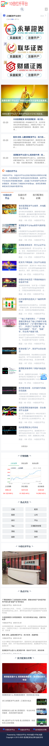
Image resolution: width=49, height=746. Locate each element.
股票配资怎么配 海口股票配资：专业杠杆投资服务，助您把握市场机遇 (18, 711)
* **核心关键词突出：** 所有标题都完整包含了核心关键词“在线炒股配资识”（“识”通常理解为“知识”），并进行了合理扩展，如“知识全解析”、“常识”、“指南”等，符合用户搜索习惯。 (33, 325)
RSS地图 (30, 734)
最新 (13, 537)
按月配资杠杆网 (40, 729)
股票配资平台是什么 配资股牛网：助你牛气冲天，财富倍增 (23, 650)
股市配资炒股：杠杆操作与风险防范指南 (32, 389)
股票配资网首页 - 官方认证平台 (32, 244)
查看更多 (24, 446)
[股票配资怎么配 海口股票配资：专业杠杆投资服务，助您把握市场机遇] (42, 712)
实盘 (36, 531)
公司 (36, 514)
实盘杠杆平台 (25, 729)
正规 (13, 509)
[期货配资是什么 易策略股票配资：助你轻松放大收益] (24, 678)
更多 (42, 15)
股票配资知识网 (30, 737)
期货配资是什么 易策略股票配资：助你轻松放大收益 (20, 695)
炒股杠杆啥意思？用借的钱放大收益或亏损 (32, 280)
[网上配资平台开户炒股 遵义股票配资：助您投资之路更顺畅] (42, 722)
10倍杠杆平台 (10, 729)
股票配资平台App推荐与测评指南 (32, 226)
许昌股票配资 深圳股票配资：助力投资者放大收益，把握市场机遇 (24, 618)
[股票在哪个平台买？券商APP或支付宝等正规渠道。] (24, 100)
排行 (13, 520)
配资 (36, 509)
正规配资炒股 (36, 526)
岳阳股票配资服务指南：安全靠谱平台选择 (32, 408)
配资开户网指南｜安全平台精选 (32, 262)
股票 (13, 514)
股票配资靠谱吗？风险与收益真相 (32, 369)
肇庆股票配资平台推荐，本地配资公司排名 (32, 207)
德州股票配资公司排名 (28, 427)
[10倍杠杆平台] (14, 4)
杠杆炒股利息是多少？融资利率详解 (32, 300)
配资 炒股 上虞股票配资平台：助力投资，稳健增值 (20, 635)
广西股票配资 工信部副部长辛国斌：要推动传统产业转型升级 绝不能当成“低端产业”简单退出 (24, 600)
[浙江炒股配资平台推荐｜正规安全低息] (42, 702)
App (13, 526)
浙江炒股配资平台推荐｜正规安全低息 (16, 700)
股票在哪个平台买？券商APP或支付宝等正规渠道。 (23, 113)
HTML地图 (38, 734)
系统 (13, 531)
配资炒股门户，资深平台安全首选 (32, 350)
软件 (36, 537)
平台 (36, 520)
